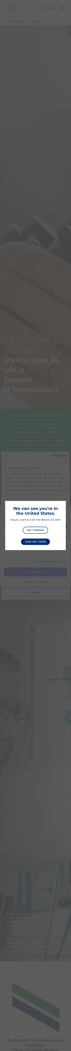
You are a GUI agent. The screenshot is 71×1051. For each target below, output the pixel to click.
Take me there (35, 541)
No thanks (35, 530)
